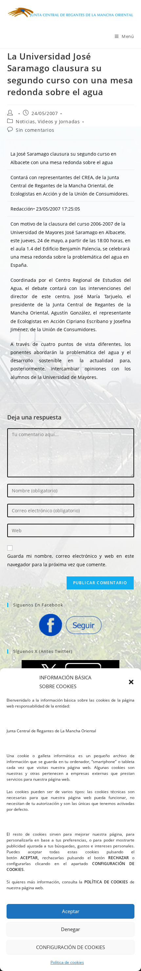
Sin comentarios (35, 130)
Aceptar (70, 911)
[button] (131, 682)
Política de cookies (67, 962)
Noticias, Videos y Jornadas (48, 121)
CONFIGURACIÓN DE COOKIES (70, 947)
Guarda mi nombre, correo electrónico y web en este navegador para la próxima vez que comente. (70, 560)
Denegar (70, 929)
